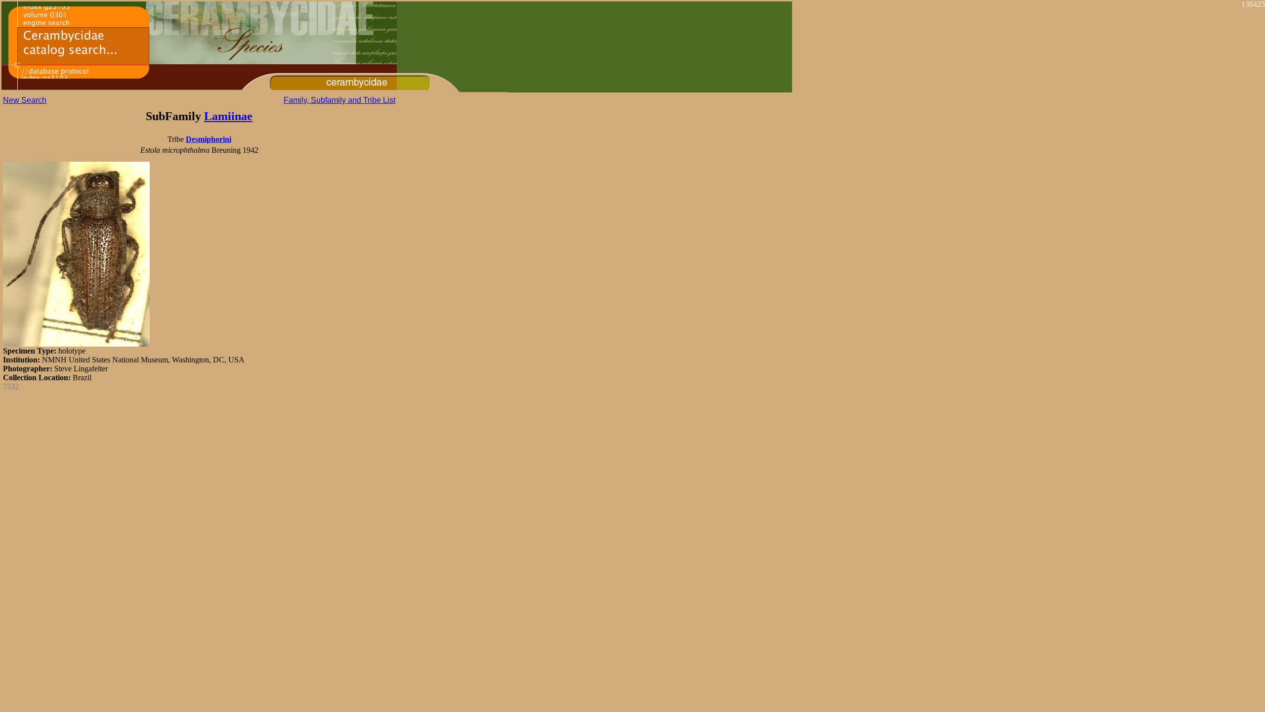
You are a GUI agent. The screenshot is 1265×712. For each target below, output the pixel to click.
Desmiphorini (208, 139)
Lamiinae (228, 116)
